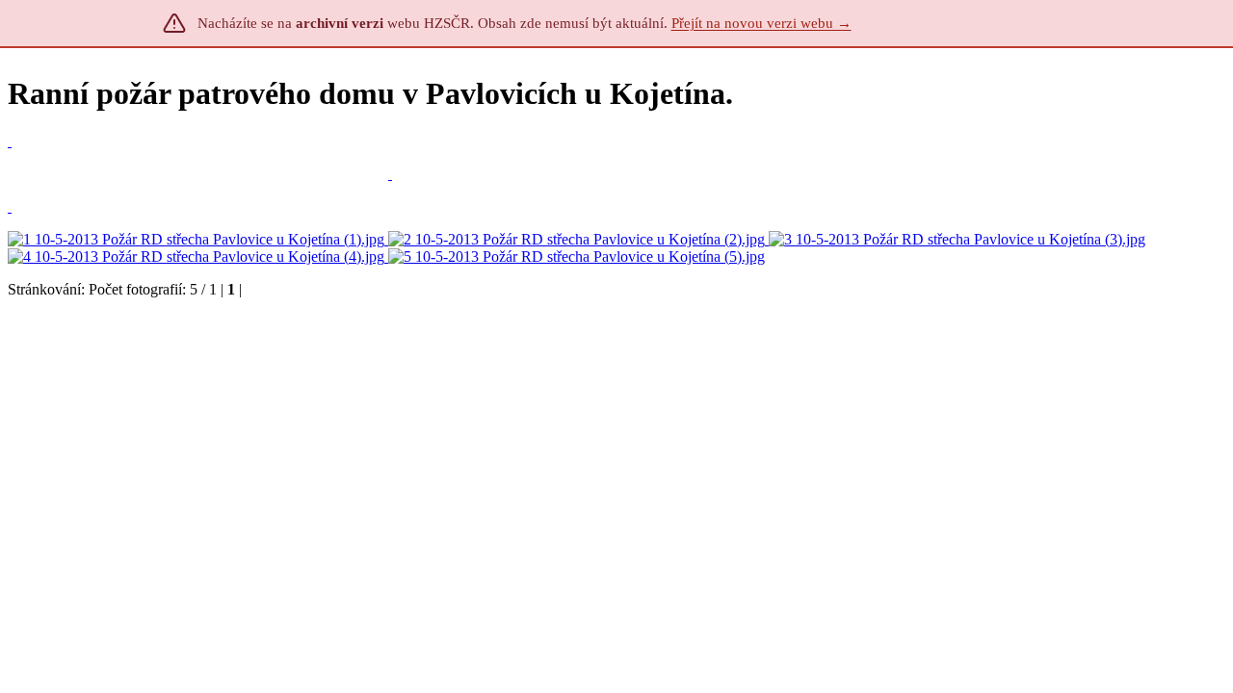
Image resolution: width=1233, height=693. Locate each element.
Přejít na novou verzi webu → (761, 23)
